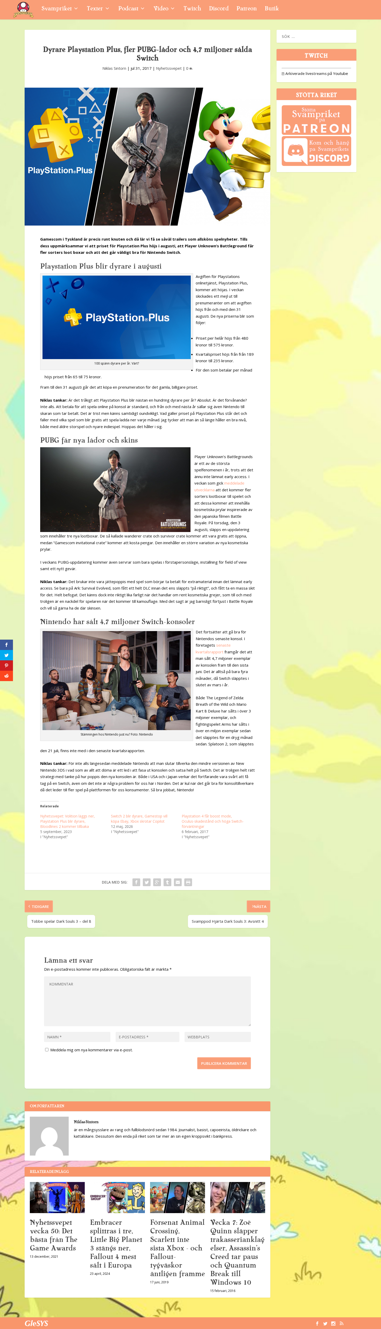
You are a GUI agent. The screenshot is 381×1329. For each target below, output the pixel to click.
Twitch (192, 9)
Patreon (246, 9)
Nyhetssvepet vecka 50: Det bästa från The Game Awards (53, 1235)
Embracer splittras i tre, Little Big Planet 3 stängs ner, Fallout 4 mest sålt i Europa (116, 1244)
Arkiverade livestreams (304, 73)
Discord (219, 9)
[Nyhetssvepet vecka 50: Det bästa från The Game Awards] (57, 1197)
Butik (272, 9)
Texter (95, 9)
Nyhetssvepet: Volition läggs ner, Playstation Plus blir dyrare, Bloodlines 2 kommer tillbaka (67, 821)
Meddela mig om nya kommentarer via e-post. (91, 1049)
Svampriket (56, 9)
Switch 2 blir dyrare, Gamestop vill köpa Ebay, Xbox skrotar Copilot (139, 819)
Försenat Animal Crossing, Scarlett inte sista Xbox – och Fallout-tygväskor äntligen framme (177, 1248)
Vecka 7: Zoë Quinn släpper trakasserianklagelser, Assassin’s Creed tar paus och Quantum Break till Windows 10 (237, 1252)
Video (160, 9)
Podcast (128, 9)
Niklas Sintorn (114, 68)
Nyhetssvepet (169, 68)
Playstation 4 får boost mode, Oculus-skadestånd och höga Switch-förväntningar (213, 821)
